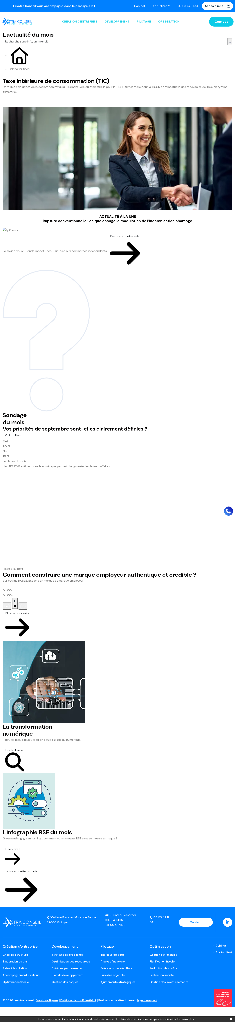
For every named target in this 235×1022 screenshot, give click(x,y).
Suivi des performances (67, 968)
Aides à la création (15, 968)
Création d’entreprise (79, 21)
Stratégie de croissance (67, 955)
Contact (221, 21)
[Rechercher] (229, 41)
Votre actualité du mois (21, 871)
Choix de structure (15, 955)
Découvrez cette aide (125, 236)
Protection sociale (162, 975)
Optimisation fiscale (16, 982)
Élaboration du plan (15, 961)
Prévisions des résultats (116, 968)
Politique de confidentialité (78, 1000)
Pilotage (144, 21)
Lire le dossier (15, 750)
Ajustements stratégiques (118, 982)
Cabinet (139, 6)
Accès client (214, 6)
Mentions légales (47, 1000)
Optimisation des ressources (71, 961)
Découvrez (13, 849)
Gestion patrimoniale (163, 955)
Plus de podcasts (17, 613)
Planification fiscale (162, 961)
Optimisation (168, 21)
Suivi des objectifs (113, 975)
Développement (117, 21)
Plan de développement (68, 975)
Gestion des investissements (169, 982)
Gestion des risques (65, 982)
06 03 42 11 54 (188, 6)
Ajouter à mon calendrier (25, 103)
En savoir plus (185, 1019)
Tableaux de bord (112, 955)
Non (18, 435)
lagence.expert (147, 1000)
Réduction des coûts (163, 968)
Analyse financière (113, 961)
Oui (7, 435)
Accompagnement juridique (21, 975)
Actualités (160, 6)
